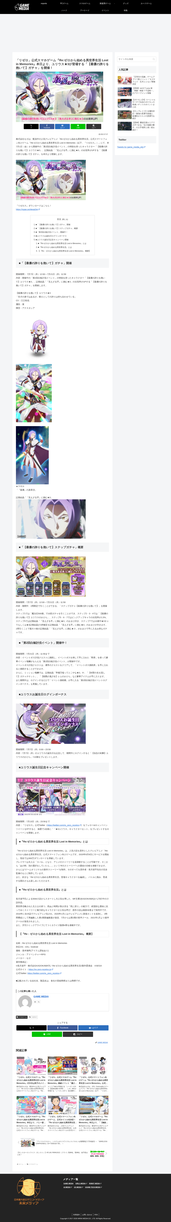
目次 (59, 219)
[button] (93, 126)
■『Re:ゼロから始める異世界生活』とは (55, 247)
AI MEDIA (67, 1187)
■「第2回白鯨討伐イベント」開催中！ (52, 232)
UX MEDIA (77, 1187)
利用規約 (76, 1215)
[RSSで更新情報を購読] (38, 1001)
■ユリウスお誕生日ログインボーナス (51, 236)
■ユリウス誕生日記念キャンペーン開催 (52, 240)
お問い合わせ (87, 1215)
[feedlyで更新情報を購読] (35, 1001)
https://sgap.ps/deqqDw (27, 209)
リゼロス (34, 1017)
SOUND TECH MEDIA (92, 1187)
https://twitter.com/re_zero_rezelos (63, 825)
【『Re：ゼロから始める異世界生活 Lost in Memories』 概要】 (64, 251)
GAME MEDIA (41, 996)
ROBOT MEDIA (94, 1183)
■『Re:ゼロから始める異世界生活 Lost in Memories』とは (62, 243)
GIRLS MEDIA (80, 1183)
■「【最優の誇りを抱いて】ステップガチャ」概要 (57, 228)
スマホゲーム (22, 1017)
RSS (96, 1215)
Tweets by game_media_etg (130, 147)
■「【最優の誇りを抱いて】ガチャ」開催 (53, 224)
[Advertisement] (85, 33)
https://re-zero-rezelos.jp (39, 969)
